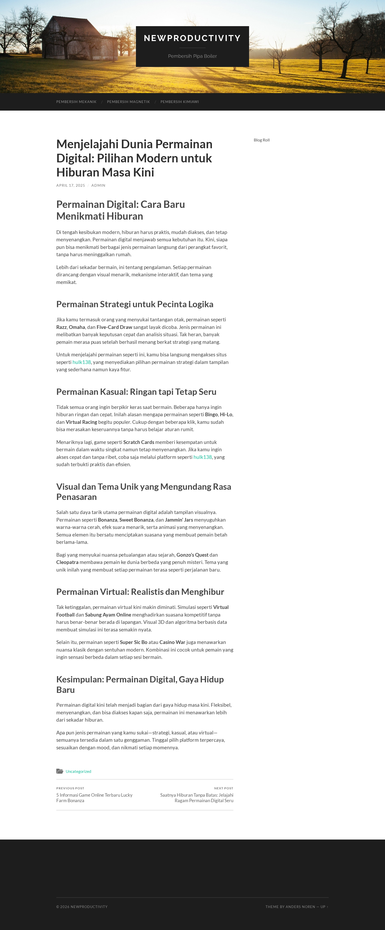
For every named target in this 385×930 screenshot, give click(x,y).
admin (98, 185)
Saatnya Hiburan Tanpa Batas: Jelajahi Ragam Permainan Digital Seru (196, 794)
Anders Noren (300, 907)
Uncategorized (78, 771)
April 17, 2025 (70, 185)
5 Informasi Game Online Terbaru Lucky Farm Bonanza (94, 794)
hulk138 (82, 362)
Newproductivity (192, 38)
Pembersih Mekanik (76, 102)
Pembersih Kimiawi (180, 102)
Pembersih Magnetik (128, 102)
